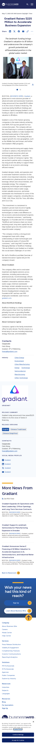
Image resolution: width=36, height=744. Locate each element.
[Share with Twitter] (14, 31)
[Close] (33, 722)
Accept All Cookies (18, 740)
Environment (19, 361)
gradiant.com (6, 298)
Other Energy (19, 358)
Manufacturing (20, 374)
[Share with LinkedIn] (10, 31)
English (5, 429)
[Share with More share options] (32, 31)
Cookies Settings (18, 734)
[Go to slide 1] (17, 90)
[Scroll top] (28, 617)
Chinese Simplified (10, 433)
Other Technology (21, 378)
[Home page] (10, 4)
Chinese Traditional (18, 429)
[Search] (27, 4)
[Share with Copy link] (27, 31)
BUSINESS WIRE (17, 96)
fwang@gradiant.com (9, 351)
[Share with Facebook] (18, 31)
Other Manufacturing (22, 364)
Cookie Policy (18, 729)
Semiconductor (20, 371)
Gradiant (27, 96)
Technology (25, 368)
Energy (17, 368)
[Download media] (33, 84)
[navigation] (32, 4)
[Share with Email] (23, 31)
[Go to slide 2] (20, 90)
